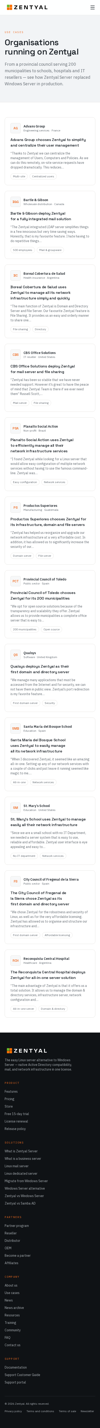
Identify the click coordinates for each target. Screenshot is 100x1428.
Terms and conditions (40, 1411)
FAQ (7, 1337)
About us (11, 1285)
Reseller (11, 1233)
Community (13, 1330)
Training (10, 1323)
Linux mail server (17, 1166)
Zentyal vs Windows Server (24, 1196)
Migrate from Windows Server (26, 1181)
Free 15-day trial (17, 1114)
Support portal (15, 1382)
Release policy (15, 1129)
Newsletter (87, 1411)
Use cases (12, 1293)
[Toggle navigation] (92, 7)
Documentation (16, 1367)
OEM (8, 1248)
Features (11, 1091)
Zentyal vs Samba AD (20, 1203)
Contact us (12, 1345)
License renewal (16, 1121)
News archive (14, 1308)
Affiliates (11, 1263)
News (9, 1300)
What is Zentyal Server (21, 1151)
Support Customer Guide (22, 1375)
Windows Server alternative (25, 1188)
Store (9, 1106)
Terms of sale (67, 1411)
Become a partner (18, 1255)
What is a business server (23, 1159)
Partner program (17, 1226)
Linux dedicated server (21, 1173)
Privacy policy (13, 1411)
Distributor (12, 1241)
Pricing (9, 1099)
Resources (12, 1315)
